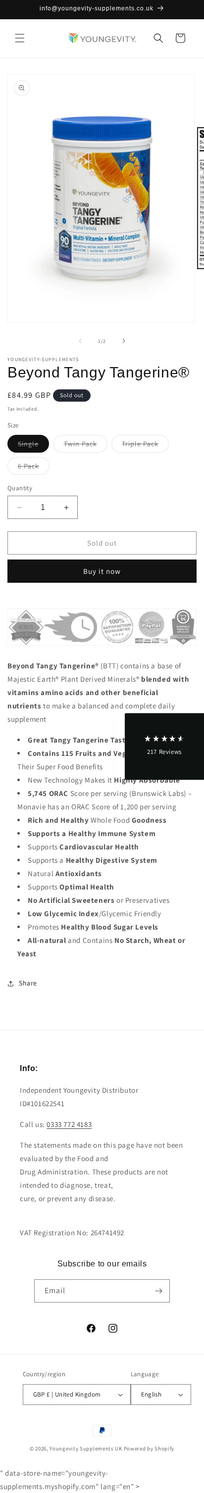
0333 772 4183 (69, 1124)
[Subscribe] (158, 1291)
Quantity (19, 488)
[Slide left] (80, 341)
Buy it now (102, 571)
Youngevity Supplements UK (86, 1448)
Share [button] (28, 983)
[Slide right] (124, 341)
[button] (20, 38)
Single (33, 446)
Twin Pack (85, 446)
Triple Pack (145, 446)
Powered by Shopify (149, 1448)
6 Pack (34, 468)
